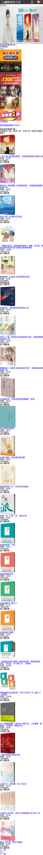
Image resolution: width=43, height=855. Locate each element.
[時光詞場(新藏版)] (8, 416)
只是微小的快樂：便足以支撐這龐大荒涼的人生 (20, 813)
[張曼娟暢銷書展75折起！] (21, 25)
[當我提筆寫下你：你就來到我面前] (8, 475)
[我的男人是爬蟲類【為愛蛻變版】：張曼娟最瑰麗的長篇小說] (8, 174)
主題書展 (4, 122)
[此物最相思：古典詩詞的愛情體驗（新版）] (8, 387)
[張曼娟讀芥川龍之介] (8, 591)
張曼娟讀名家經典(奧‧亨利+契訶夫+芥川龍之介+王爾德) (20, 694)
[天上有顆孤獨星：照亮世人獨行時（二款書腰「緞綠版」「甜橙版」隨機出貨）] (8, 712)
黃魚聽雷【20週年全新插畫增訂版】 (15, 277)
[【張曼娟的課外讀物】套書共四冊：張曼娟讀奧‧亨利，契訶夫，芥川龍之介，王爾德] (8, 650)
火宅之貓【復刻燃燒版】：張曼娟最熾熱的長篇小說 (21, 156)
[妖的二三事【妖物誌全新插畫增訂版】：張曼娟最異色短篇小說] (8, 325)
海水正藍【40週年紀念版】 (11, 217)
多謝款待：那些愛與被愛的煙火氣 (14, 308)
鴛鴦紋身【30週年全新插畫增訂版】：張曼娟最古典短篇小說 (21, 369)
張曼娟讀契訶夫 (6, 574)
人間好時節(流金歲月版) (10, 755)
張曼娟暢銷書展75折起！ (10, 125)
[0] (39, 2)
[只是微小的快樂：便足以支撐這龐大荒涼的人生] (8, 801)
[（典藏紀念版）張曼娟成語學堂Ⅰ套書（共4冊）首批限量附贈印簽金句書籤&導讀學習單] (8, 234)
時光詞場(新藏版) (7, 428)
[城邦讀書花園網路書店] (10, 1)
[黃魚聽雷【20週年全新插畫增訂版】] (8, 265)
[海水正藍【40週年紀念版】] (8, 205)
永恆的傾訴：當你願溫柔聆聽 (12, 457)
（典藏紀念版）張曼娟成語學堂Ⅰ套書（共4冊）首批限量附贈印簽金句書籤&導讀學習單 (21, 247)
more (2, 49)
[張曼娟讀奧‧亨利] (8, 533)
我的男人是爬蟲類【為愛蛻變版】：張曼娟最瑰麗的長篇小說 (21, 186)
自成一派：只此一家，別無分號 (13, 516)
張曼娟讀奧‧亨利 (7, 545)
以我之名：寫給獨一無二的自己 (13, 784)
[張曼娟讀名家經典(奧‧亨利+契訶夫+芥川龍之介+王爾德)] (8, 681)
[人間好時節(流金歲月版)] (8, 743)
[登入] (32, 2)
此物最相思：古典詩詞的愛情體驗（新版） (18, 399)
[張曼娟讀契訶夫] (8, 562)
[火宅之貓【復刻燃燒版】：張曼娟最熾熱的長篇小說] (8, 145)
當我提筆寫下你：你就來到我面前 (14, 487)
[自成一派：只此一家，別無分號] (8, 504)
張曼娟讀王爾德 (6, 632)
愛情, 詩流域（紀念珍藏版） (12, 842)
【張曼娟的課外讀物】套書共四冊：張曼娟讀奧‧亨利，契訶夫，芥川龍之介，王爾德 (21, 663)
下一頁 (3, 854)
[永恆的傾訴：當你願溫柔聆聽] (8, 446)
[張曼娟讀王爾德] (8, 621)
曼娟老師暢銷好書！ (8, 45)
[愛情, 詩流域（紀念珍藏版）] (8, 830)
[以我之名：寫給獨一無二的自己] (8, 772)
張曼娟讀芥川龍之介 (8, 603)
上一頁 (3, 850)
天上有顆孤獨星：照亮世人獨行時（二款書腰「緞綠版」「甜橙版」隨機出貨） (21, 725)
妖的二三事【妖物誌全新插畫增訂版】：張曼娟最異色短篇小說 (21, 338)
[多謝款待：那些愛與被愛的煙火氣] (8, 296)
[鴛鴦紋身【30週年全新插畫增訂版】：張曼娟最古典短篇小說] (8, 356)
